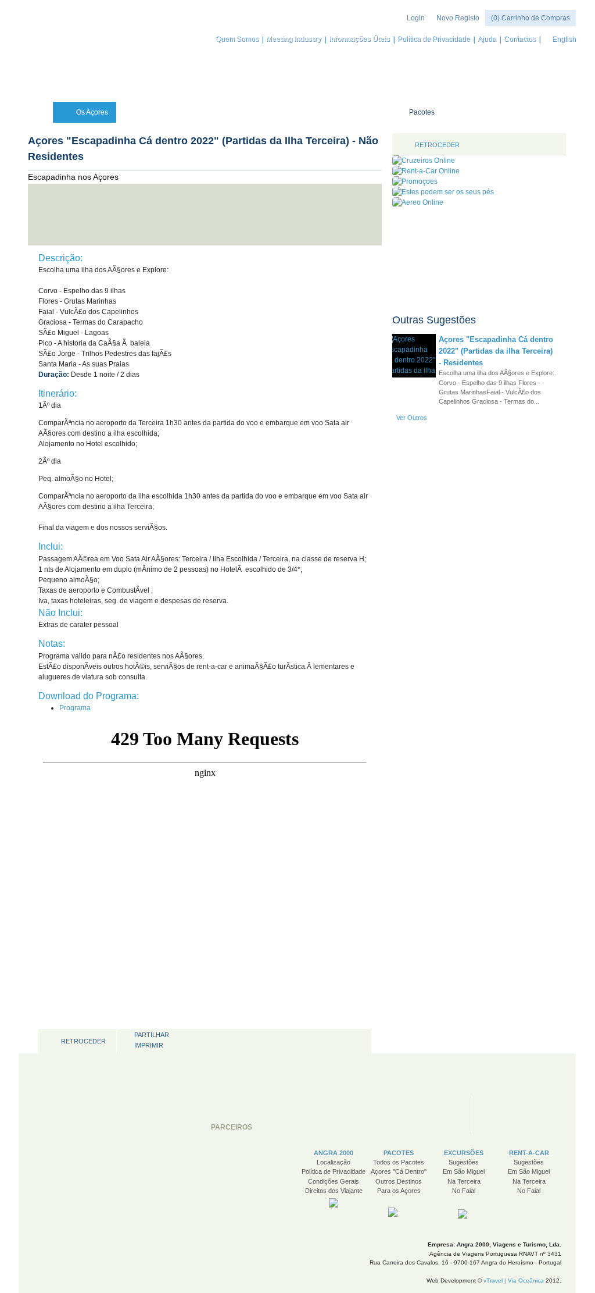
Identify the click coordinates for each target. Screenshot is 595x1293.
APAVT (340, 1115)
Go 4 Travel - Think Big (418, 1115)
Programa (75, 708)
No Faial (463, 1190)
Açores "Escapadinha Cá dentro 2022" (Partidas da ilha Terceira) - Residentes (496, 351)
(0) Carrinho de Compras (530, 18)
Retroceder (83, 1041)
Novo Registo (457, 18)
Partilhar (151, 1034)
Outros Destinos (398, 1181)
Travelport (516, 1115)
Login (416, 18)
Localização (333, 1162)
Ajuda (487, 39)
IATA (291, 1115)
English (564, 39)
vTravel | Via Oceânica (513, 1280)
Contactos (520, 39)
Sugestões (464, 1162)
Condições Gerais (333, 1181)
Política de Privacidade (433, 39)
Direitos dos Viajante (334, 1190)
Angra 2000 (84, 51)
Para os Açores (399, 1190)
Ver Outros (411, 417)
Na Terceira (464, 1181)
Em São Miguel (464, 1171)
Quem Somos (237, 39)
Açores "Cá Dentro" (398, 1171)
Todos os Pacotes (398, 1162)
